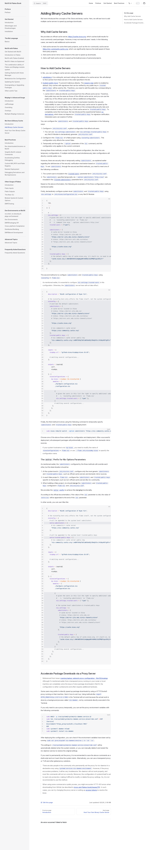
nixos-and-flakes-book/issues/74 (86, 787)
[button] (15, 9)
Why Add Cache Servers (132, 16)
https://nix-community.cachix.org (55, 49)
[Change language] (130, 3)
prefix (59, 490)
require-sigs (88, 83)
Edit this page (48, 802)
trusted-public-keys (50, 83)
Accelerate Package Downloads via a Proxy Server (134, 23)
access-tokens (91, 790)
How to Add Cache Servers (133, 19)
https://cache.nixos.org (77, 37)
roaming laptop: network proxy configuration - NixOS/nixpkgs (84, 678)
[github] (144, 3)
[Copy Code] (108, 201)
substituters (47, 77)
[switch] (138, 3)
